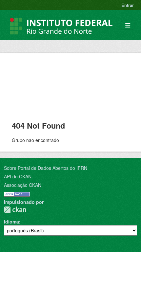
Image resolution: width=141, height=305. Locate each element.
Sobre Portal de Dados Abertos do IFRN (45, 168)
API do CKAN (17, 176)
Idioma (11, 221)
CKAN (15, 209)
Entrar (127, 5)
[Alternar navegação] (127, 25)
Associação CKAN (22, 185)
